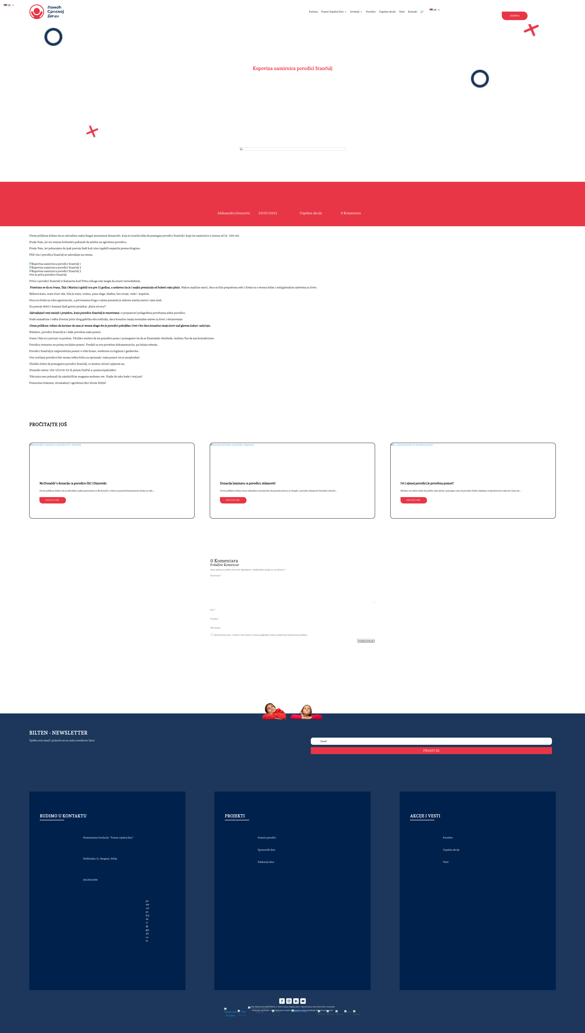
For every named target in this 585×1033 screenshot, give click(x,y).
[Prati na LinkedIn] (296, 1001)
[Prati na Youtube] (303, 1001)
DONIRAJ (514, 15)
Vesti (445, 862)
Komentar (216, 575)
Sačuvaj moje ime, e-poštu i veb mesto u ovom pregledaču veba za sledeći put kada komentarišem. (261, 635)
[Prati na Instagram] (289, 1001)
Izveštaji (354, 11)
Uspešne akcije (311, 213)
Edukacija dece (266, 862)
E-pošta (214, 619)
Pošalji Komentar (366, 640)
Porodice (448, 837)
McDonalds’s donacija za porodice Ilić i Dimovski (72, 483)
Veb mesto (215, 627)
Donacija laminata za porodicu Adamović (248, 483)
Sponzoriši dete (266, 849)
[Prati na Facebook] (282, 1001)
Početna (313, 11)
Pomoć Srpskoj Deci (332, 11)
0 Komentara (351, 213)
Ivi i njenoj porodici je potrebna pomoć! (427, 483)
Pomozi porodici (267, 837)
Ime (213, 610)
